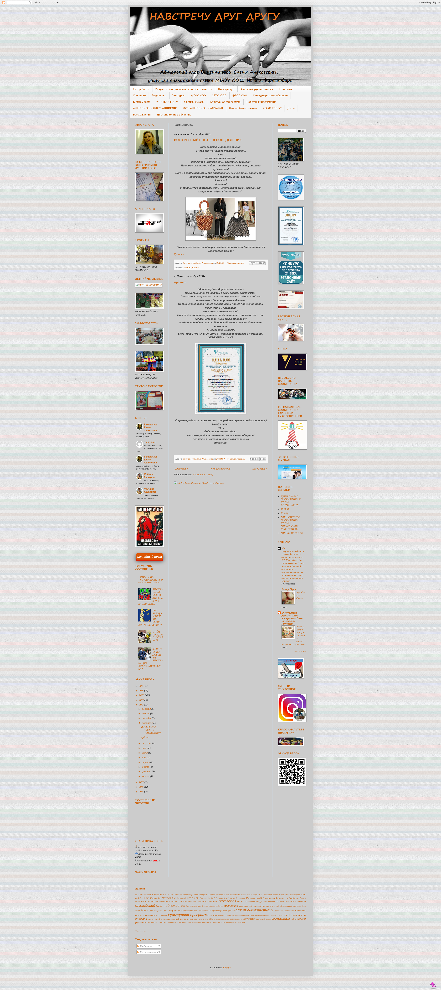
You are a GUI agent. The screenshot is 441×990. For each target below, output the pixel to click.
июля (145, 748)
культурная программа (188, 915)
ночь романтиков (221, 919)
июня (145, 752)
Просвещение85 (254, 898)
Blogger (227, 967)
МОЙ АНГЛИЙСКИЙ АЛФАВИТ (203, 108)
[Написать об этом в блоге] (254, 263)
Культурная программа (225, 101)
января (146, 776)
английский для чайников (157, 905)
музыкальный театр (176, 919)
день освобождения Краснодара (208, 911)
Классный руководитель (256, 89)
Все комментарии (149, 952)
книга (148, 915)
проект (251, 918)
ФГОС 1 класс (235, 901)
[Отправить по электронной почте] (251, 263)
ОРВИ (196, 898)
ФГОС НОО (198, 95)
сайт (293, 919)
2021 (141, 690)
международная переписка (238, 915)
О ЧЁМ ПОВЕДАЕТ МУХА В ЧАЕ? (157, 636)
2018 (141, 704)
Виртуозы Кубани (206, 895)
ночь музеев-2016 (205, 919)
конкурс (155, 915)
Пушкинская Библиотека (275, 898)
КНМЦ (284, 513)
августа (147, 743)
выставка (244, 906)
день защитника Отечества (178, 910)
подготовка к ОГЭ (238, 919)
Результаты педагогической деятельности (183, 89)
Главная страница (220, 468)
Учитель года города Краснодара (200, 901)
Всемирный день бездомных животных (233, 895)
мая (144, 757)
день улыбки (228, 911)
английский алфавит (295, 901)
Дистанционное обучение (174, 114)
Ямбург (259, 902)
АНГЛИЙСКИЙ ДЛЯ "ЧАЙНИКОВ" (155, 108)
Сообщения (145, 946)
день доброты (156, 911)
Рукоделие (294, 898)
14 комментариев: (236, 459)
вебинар (219, 906)
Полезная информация (261, 101)
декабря (146, 708)
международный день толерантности (267, 915)
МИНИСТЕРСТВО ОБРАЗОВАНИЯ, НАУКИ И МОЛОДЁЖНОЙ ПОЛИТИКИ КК (290, 523)
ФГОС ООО (219, 95)
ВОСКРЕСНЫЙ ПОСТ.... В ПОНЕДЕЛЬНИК (208, 140)
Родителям (159, 95)
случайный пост (149, 556)
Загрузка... (140, 931)
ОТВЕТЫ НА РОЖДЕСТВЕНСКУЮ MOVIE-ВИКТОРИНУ (150, 579)
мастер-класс (218, 915)
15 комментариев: (236, 263)
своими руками (191, 267)
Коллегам (285, 89)
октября (147, 718)
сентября (147, 723)
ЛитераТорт (288, 589)
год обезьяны (282, 906)
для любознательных (254, 910)
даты (144, 910)
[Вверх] (433, 985)
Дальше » (179, 254)
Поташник (240, 898)
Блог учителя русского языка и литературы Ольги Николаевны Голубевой (292, 618)
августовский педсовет (273, 902)
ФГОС (222, 901)
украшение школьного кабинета (206, 922)
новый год (192, 919)
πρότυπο (180, 282)
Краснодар (155, 898)
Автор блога (141, 89)
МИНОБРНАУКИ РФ (292, 532)
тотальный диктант (156, 922)
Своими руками (194, 101)
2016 (141, 786)
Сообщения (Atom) (203, 474)
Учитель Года (175, 901)
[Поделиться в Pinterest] (264, 263)
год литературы (266, 906)
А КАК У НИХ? (272, 108)
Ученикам (139, 95)
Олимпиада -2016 (207, 898)
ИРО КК (285, 509)
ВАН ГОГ (169, 894)
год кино (253, 906)
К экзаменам (141, 101)
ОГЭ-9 (190, 898)
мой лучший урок (156, 919)
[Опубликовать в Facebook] (260, 263)
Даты (291, 108)
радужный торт (263, 919)
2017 (141, 782)
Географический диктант (276, 894)
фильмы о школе (237, 922)
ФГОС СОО (239, 95)
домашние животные (284, 911)
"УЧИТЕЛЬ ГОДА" (167, 101)
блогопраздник (193, 906)
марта (146, 766)
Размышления (142, 114)
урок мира (225, 922)
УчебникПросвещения (157, 901)
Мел (283, 548)
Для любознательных (243, 108)
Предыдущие (259, 468)
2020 (142, 695)
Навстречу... (226, 89)
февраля (147, 771)
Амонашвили (145, 895)
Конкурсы (178, 95)
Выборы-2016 (256, 895)
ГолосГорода (294, 895)
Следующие (181, 468)
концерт (163, 915)
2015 (141, 791)
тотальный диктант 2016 (179, 922)
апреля (146, 762)
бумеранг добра (209, 906)
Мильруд (182, 898)
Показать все (300, 651)
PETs (137, 895)
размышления (281, 918)
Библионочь (158, 894)
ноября (146, 713)
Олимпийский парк (225, 898)
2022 (142, 685)
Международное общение (270, 95)
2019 (141, 700)
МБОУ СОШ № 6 (170, 898)
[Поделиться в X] (257, 263)
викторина (231, 905)
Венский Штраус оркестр (186, 895)
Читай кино (250, 902)
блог (183, 905)
